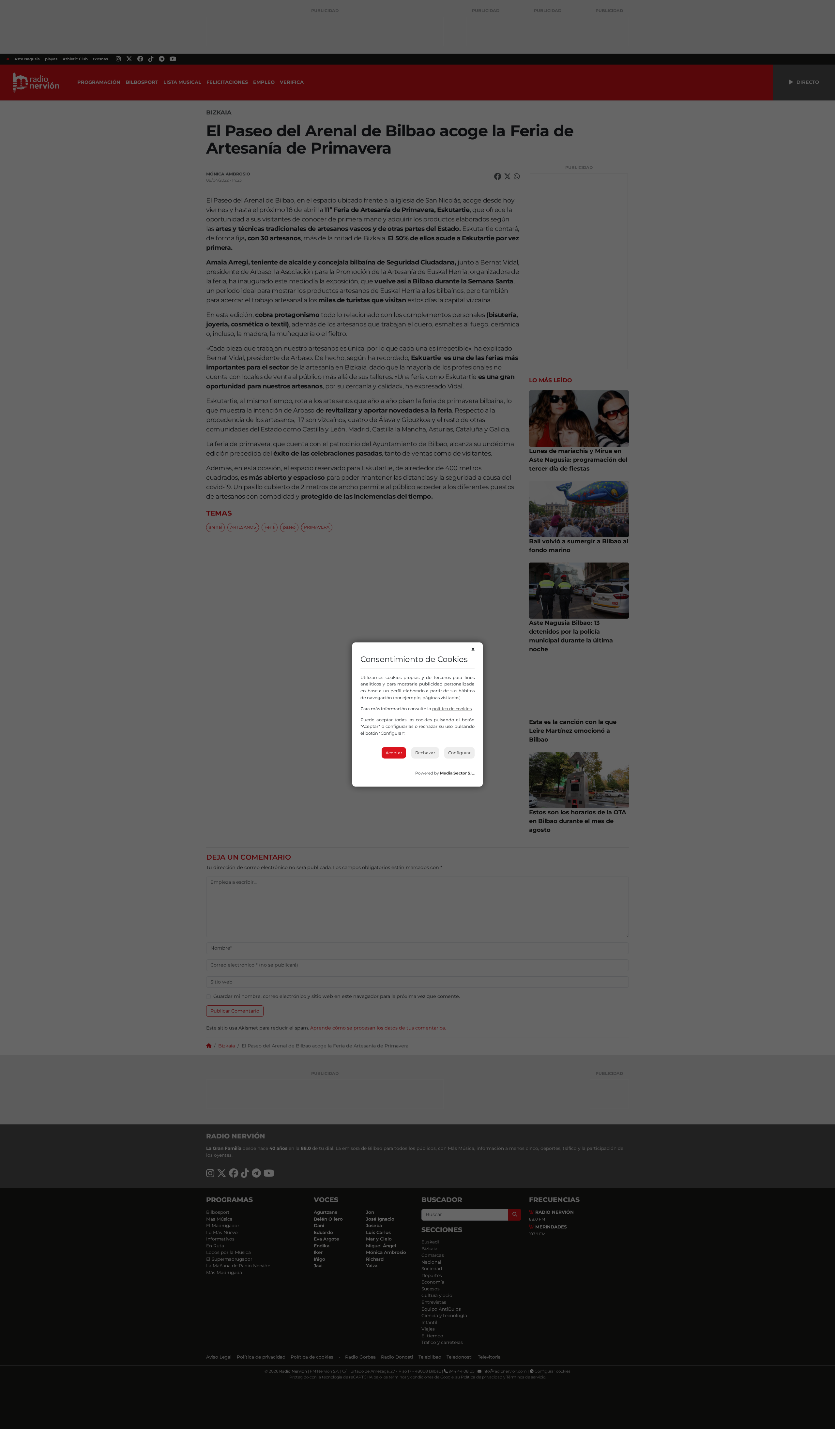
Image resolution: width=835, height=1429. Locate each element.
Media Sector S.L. (457, 773)
